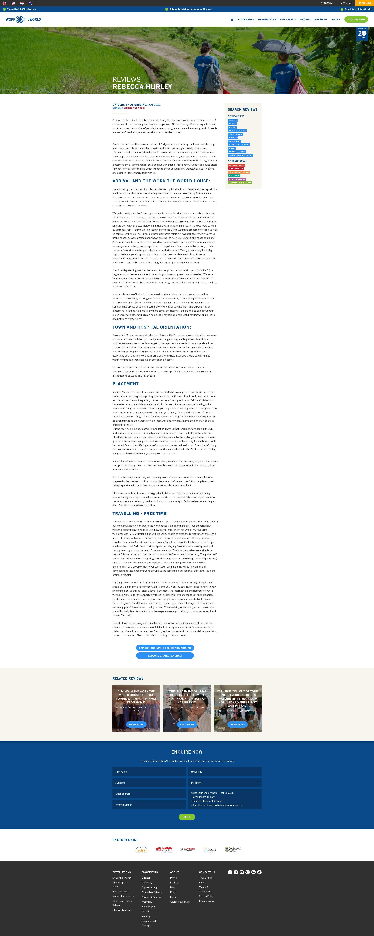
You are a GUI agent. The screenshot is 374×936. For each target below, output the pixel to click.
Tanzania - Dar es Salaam (240, 183)
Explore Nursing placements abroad (165, 647)
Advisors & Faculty (180, 901)
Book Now (364, 3)
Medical (232, 124)
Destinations (267, 19)
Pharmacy (233, 138)
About (174, 872)
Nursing (117, 108)
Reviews (305, 19)
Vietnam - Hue (120, 891)
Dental (232, 148)
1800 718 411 (206, 877)
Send (187, 817)
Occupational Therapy (239, 145)
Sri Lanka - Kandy (236, 165)
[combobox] (225, 771)
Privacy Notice (207, 901)
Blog (172, 887)
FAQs (173, 897)
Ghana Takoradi (134, 108)
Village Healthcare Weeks (240, 155)
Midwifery (233, 120)
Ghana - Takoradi (122, 910)
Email (202, 882)
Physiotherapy (235, 134)
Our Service (288, 19)
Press (173, 892)
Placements (246, 19)
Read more (136, 724)
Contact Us (207, 872)
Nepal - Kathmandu (123, 896)
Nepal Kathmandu (237, 179)
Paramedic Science (237, 152)
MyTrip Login (347, 3)
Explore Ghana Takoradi (165, 655)
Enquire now (356, 19)
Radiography (234, 141)
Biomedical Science (237, 131)
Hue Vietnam (234, 176)
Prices (336, 19)
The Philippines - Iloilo (239, 172)
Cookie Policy (206, 896)
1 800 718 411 (328, 3)
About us (321, 19)
